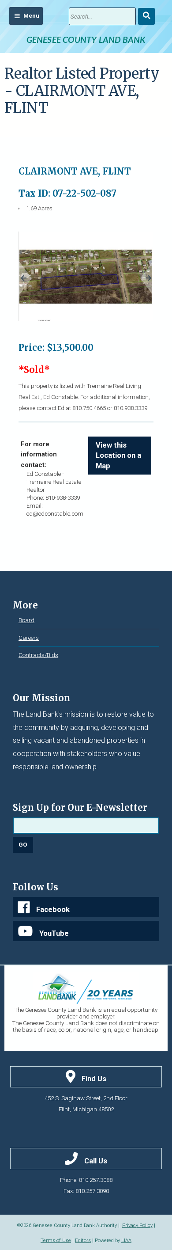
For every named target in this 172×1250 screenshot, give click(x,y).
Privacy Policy (137, 1225)
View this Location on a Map (118, 455)
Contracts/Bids (38, 655)
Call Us (95, 1161)
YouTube (54, 933)
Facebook (53, 909)
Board (26, 620)
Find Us (94, 1079)
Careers (29, 637)
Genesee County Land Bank (86, 39)
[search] (102, 16)
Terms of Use (56, 1240)
